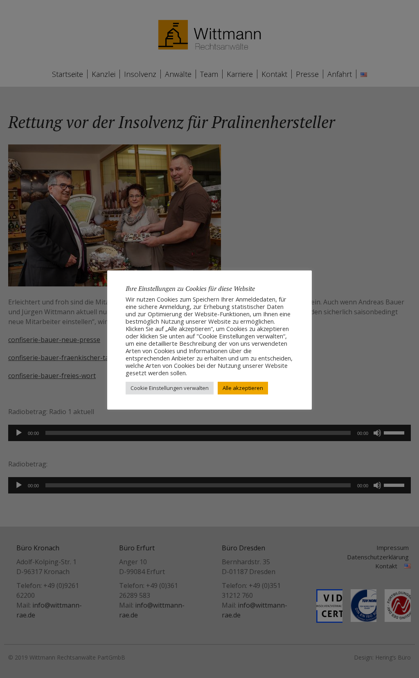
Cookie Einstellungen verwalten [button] (170, 388)
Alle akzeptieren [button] (243, 388)
